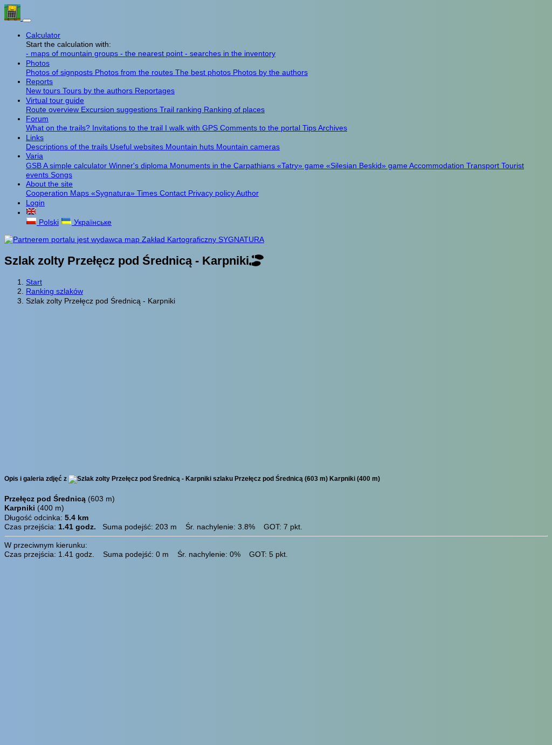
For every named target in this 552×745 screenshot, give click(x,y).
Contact (174, 193)
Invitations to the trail (128, 127)
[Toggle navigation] (27, 20)
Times (148, 193)
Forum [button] (37, 118)
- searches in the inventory (230, 53)
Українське (92, 222)
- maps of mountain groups (73, 53)
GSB (34, 165)
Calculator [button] (43, 35)
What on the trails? (59, 127)
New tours (44, 90)
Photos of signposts (60, 72)
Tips (310, 127)
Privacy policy (212, 193)
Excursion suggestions (120, 109)
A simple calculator (76, 165)
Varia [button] (34, 155)
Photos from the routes (135, 72)
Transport (483, 165)
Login (35, 202)
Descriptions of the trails (68, 146)
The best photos (204, 72)
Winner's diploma (139, 165)
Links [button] (35, 137)
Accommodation (437, 165)
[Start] (13, 17)
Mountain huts (190, 146)
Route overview (53, 109)
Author (247, 193)
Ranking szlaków (54, 291)
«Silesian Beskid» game (367, 165)
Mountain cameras (248, 146)
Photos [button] (38, 63)
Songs (61, 174)
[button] (31, 212)
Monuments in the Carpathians (223, 165)
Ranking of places (234, 109)
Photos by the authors (270, 72)
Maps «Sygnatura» (103, 193)
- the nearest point (152, 53)
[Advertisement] (276, 388)
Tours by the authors (99, 90)
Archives (332, 127)
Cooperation (48, 193)
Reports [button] (39, 81)
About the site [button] (49, 184)
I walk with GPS (192, 127)
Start (34, 282)
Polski (48, 222)
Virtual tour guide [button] (55, 100)
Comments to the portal (261, 127)
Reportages (155, 90)
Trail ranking (182, 109)
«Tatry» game (301, 165)
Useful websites (137, 146)
